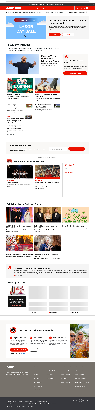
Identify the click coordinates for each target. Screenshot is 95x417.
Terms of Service (29, 401)
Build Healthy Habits (75, 73)
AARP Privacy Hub (18, 401)
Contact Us (50, 367)
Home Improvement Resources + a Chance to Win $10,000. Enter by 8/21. (46, 4)
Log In (23, 353)
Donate (35, 370)
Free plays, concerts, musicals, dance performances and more (19, 185)
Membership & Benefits (37, 8)
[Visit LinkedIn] (87, 400)
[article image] (81, 12)
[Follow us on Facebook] (73, 400)
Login (84, 8)
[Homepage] (10, 8)
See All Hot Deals (68, 172)
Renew (68, 34)
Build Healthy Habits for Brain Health (73, 61)
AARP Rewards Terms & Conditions (15, 403)
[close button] (87, 18)
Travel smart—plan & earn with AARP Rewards (32, 268)
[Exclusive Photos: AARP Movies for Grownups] (47, 214)
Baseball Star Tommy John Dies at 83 (43, 106)
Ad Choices (9, 406)
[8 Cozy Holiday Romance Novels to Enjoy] (19, 243)
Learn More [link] (34, 349)
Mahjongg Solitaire (14, 94)
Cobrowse (30, 406)
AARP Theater (12, 182)
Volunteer (36, 374)
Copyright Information (31, 403)
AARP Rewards (37, 382)
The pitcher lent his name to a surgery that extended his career (43, 109)
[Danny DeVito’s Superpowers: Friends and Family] (22, 64)
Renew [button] (25, 8)
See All (57, 161)
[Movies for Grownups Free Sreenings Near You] (47, 243)
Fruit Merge (11, 105)
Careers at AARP (65, 370)
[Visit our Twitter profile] (78, 400)
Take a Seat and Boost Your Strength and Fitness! (15, 121)
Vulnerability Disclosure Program (48, 403)
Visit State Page (77, 149)
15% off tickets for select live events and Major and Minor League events (47, 187)
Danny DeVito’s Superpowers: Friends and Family (50, 58)
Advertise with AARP (66, 367)
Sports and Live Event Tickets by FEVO (47, 183)
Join (55, 34)
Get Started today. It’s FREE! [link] (18, 349)
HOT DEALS (68, 165)
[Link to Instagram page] (83, 400)
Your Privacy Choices (20, 406)
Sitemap (9, 401)
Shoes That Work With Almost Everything (46, 95)
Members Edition (59, 8)
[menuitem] (7, 13)
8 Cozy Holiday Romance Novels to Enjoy (19, 254)
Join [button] (18, 8)
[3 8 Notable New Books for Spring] (75, 215)
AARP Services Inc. (65, 382)
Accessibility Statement (41, 401)
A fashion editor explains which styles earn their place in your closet (47, 99)
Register (78, 8)
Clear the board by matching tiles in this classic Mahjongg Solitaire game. (18, 97)
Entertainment (10, 180)
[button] (93, 4)
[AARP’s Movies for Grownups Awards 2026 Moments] (19, 215)
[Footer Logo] (17, 367)
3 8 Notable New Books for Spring (73, 226)
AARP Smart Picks (49, 8)
